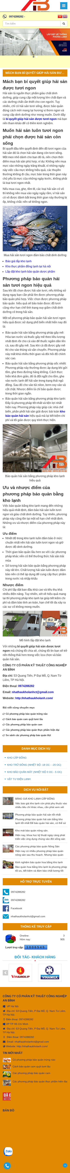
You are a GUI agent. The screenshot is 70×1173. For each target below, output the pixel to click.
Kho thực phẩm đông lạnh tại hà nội (28, 266)
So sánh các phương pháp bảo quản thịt (28, 735)
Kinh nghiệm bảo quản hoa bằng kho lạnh (39, 862)
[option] (35, 42)
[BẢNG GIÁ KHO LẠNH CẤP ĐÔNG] (8, 801)
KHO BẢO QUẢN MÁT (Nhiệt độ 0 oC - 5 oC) (34, 772)
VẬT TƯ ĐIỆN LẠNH (19, 779)
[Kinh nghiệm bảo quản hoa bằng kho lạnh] (8, 864)
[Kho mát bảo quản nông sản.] (8, 832)
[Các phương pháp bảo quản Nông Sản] (8, 849)
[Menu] (63, 5)
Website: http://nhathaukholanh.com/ (27, 1046)
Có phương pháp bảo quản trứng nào (26, 714)
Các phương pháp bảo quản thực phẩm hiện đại (32, 730)
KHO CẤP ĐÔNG (17, 757)
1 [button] (33, 57)
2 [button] (36, 57)
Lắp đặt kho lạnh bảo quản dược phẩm (30, 271)
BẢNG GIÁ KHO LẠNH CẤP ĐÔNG (35, 798)
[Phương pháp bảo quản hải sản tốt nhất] (8, 816)
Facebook (16, 908)
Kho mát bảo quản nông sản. (31, 830)
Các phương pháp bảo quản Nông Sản (37, 846)
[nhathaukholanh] (35, 5)
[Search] (63, 24)
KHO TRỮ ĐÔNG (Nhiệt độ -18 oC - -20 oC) (34, 764)
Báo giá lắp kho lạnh (18, 261)
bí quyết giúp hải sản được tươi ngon (31, 118)
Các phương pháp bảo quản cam (23, 724)
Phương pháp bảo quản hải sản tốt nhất (38, 814)
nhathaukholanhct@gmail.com (33, 692)
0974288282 (16, 16)
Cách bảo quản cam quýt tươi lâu (24, 719)
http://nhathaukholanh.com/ (34, 698)
